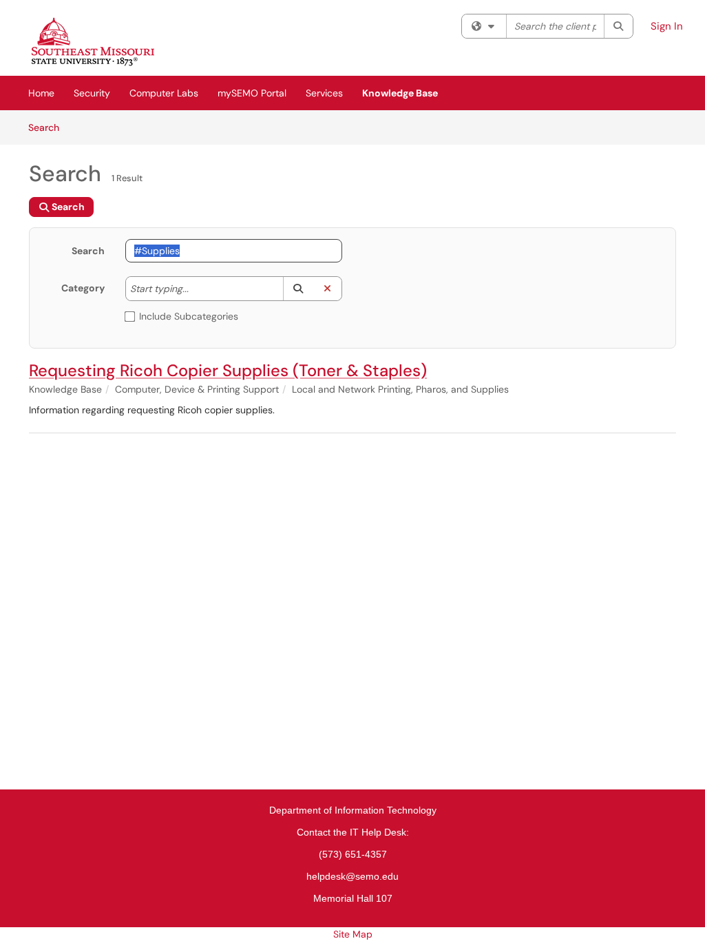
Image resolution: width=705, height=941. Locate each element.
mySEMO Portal (252, 93)
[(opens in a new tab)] (93, 41)
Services (324, 93)
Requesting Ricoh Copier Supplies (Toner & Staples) (228, 370)
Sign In (667, 26)
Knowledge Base (400, 93)
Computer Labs (163, 93)
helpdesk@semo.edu (352, 876)
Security (92, 93)
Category (83, 288)
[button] (298, 288)
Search (48, 127)
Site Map (352, 934)
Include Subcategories (188, 316)
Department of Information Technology (352, 810)
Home (41, 93)
